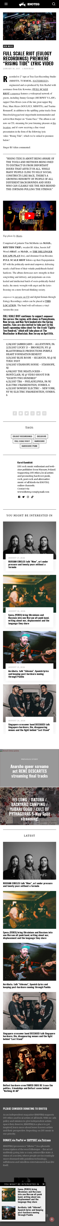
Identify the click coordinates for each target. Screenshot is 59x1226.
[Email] (44, 413)
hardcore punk (29, 446)
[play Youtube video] (29, 215)
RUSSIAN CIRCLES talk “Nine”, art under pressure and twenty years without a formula (28, 564)
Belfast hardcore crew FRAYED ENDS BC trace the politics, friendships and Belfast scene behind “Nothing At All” (28, 1088)
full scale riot (22, 441)
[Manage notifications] (51, 1219)
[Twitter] (27, 413)
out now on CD (22, 296)
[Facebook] (15, 413)
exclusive (41, 436)
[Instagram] (28, 497)
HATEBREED (40, 80)
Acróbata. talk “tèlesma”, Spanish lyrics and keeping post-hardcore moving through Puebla (30, 1211)
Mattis (19, 235)
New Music (8, 46)
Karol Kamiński (25, 462)
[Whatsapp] (32, 413)
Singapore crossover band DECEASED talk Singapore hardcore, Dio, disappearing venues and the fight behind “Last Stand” (29, 727)
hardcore (39, 441)
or (25, 1140)
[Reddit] (38, 413)
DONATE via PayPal (13, 1140)
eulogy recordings (22, 436)
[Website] (32, 497)
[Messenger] (21, 413)
